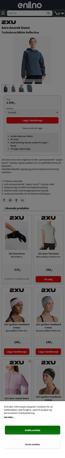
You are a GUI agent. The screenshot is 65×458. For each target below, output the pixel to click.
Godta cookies (32, 430)
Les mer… (9, 417)
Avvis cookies (32, 444)
